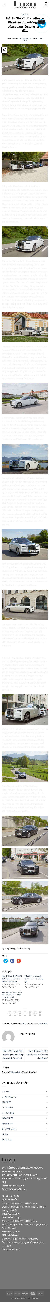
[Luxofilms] (25, 4)
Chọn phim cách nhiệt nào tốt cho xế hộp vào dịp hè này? (37, 1054)
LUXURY (6, 1102)
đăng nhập (16, 1072)
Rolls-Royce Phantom (12, 115)
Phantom (11, 789)
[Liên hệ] (41, 21)
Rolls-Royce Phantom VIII (21, 296)
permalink (43, 1023)
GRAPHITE (7, 1118)
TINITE (6, 1091)
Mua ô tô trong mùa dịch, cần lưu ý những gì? (34, 979)
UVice (5, 1134)
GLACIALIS (7, 1107)
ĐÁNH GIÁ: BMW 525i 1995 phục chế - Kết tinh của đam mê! (12, 979)
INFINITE (7, 1139)
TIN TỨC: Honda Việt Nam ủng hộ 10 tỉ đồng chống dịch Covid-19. (13, 1054)
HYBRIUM (7, 1123)
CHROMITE (8, 1112)
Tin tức (25, 15)
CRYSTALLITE (9, 1096)
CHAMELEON (9, 1128)
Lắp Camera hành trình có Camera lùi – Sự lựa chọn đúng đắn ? (12, 995)
